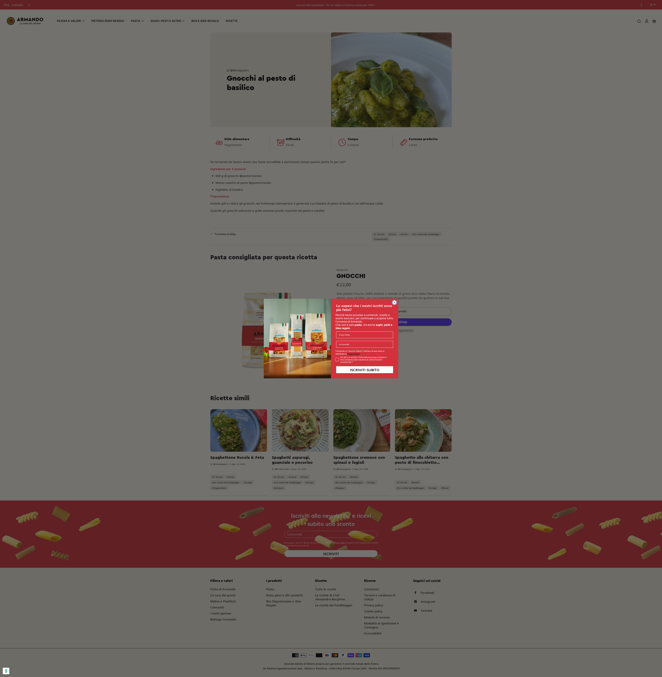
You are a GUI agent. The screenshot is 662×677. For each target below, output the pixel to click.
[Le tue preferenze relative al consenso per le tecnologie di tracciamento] (6, 671)
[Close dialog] (394, 302)
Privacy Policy (353, 354)
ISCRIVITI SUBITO (364, 369)
